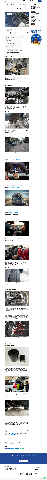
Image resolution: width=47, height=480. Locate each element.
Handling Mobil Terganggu (10, 243)
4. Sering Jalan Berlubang (9, 40)
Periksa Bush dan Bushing (10, 345)
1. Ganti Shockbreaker (9, 47)
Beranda (8, 4)
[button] (7, 448)
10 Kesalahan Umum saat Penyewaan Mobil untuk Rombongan (38, 17)
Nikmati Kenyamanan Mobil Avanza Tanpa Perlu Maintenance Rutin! (14, 50)
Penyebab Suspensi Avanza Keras (10, 37)
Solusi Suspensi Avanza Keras (9, 46)
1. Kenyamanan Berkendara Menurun (10, 43)
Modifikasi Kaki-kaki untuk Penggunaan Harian (14, 398)
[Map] (39, 475)
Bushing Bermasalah (9, 85)
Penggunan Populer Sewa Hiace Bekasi (14, 134)
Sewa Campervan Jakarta (12, 343)
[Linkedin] (37, 475)
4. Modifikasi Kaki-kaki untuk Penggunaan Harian (12, 49)
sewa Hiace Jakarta (10, 434)
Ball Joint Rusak (9, 111)
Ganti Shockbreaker (9, 320)
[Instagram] (34, 475)
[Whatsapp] (36, 475)
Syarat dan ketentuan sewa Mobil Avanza (14, 159)
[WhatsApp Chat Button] (45, 478)
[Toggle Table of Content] (21, 36)
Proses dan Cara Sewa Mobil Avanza (14, 187)
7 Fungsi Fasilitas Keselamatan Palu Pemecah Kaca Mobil (38, 20)
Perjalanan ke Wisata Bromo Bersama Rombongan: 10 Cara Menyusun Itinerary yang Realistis (38, 13)
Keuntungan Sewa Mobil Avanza (13, 242)
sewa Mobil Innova (17, 434)
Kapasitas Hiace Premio (12, 397)
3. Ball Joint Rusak (8, 39)
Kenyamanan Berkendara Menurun (12, 219)
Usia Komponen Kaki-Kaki (10, 161)
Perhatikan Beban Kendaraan (11, 374)
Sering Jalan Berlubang (10, 135)
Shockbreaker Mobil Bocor (10, 56)
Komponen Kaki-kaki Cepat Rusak (12, 289)
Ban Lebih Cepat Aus (9, 267)
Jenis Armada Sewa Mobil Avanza (13, 212)
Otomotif (11, 4)
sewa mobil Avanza (13, 433)
